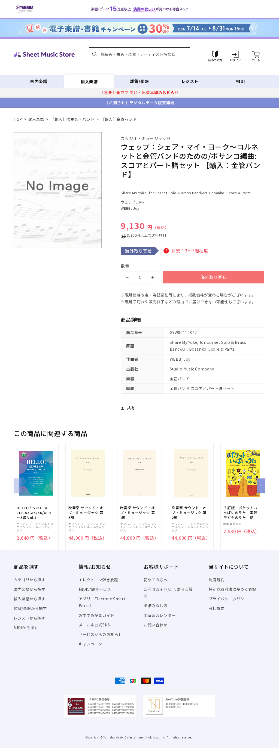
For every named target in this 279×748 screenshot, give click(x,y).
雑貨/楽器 (139, 81)
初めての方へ (156, 579)
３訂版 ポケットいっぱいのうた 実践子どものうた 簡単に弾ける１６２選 (240, 512)
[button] (139, 54)
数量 (125, 266)
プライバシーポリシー (228, 598)
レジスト (189, 81)
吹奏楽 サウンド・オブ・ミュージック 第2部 (189, 512)
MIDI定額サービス (95, 589)
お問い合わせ (156, 625)
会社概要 (217, 608)
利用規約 (217, 579)
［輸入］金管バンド (119, 119)
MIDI (240, 81)
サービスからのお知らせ (101, 634)
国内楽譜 (38, 81)
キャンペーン (90, 644)
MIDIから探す (26, 627)
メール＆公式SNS (94, 625)
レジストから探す (30, 618)
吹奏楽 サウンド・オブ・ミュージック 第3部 (85, 512)
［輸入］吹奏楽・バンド (72, 119)
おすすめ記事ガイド (96, 615)
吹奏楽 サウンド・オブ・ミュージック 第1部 (137, 512)
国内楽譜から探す (30, 589)
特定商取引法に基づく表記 (232, 589)
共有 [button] (131, 407)
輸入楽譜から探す (30, 598)
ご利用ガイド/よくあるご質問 (168, 592)
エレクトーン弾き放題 (98, 579)
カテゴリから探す (30, 579)
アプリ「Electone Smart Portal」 (102, 602)
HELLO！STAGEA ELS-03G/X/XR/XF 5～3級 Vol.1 (34, 512)
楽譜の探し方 (156, 605)
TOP (18, 119)
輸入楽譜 (89, 81)
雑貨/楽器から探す (30, 608)
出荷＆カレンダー (159, 615)
